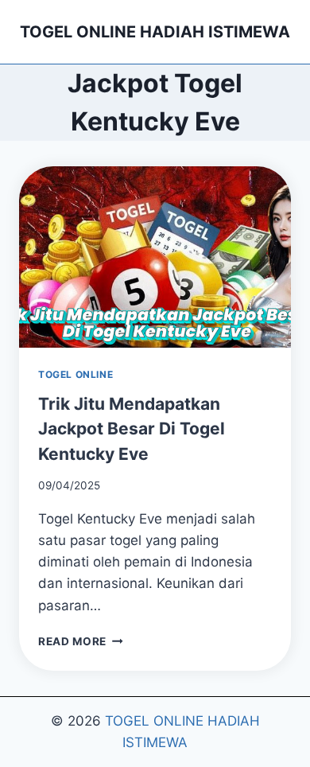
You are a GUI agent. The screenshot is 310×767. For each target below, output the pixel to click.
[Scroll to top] (279, 708)
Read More (80, 641)
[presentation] (155, 257)
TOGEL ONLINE (75, 374)
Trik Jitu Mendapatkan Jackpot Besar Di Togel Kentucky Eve (131, 429)
